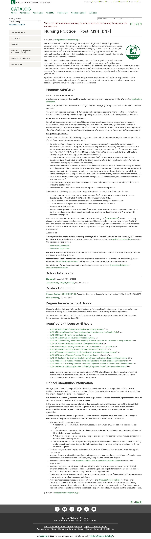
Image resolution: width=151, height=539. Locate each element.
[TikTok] (79, 509)
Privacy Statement (60, 529)
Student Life (62, 13)
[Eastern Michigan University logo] (31, 2)
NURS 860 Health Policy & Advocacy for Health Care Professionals (78, 349)
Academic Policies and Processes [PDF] (21, 51)
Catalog (21, 9)
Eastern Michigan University (75, 518)
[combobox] (119, 18)
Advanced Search (17, 24)
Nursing (50, 279)
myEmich (123, 2)
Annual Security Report (81, 529)
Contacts (94, 520)
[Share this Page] (134, 24)
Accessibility (43, 529)
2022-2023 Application (59, 245)
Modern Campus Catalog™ (101, 536)
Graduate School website (109, 480)
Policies (78, 526)
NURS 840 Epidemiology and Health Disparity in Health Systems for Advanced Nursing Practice (90, 340)
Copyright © (102, 529)
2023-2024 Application (59, 248)
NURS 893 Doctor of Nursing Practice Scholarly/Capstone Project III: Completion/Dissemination (91, 363)
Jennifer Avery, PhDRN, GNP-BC (60, 283)
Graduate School (78, 13)
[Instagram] (64, 509)
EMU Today (88, 2)
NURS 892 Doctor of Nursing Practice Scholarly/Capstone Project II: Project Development (88, 361)
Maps (102, 2)
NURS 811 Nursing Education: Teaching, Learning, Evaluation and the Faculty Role (84, 332)
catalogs (44, 536)
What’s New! (16, 64)
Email (117, 2)
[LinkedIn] (71, 509)
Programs (15, 38)
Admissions (24, 13)
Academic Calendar (20, 58)
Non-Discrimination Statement (59, 526)
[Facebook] (57, 509)
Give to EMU (133, 2)
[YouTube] (93, 509)
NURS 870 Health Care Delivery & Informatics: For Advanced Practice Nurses (83, 352)
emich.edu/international (67, 261)
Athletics (93, 13)
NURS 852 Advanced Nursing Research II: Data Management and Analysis (81, 346)
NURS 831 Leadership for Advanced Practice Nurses (72, 338)
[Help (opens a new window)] (140, 24)
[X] (86, 509)
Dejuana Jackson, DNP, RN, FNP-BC (61, 294)
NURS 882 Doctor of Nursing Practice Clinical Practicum (73, 355)
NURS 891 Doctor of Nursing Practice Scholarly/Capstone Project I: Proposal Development (88, 358)
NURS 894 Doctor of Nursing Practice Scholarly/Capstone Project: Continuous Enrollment (88, 366)
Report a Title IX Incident (95, 526)
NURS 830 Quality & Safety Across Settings (68, 335)
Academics (38, 13)
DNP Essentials (112, 218)
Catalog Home (18, 32)
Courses (15, 44)
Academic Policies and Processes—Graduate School (98, 460)
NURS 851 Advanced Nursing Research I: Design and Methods (76, 343)
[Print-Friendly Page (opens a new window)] (137, 24)
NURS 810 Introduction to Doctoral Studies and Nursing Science (77, 329)
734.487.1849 (82, 520)
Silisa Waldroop (52, 297)
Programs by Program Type (67, 39)
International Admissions (57, 268)
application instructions (121, 239)
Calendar (109, 2)
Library (96, 2)
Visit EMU (50, 13)
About (13, 13)
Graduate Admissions (119, 265)
